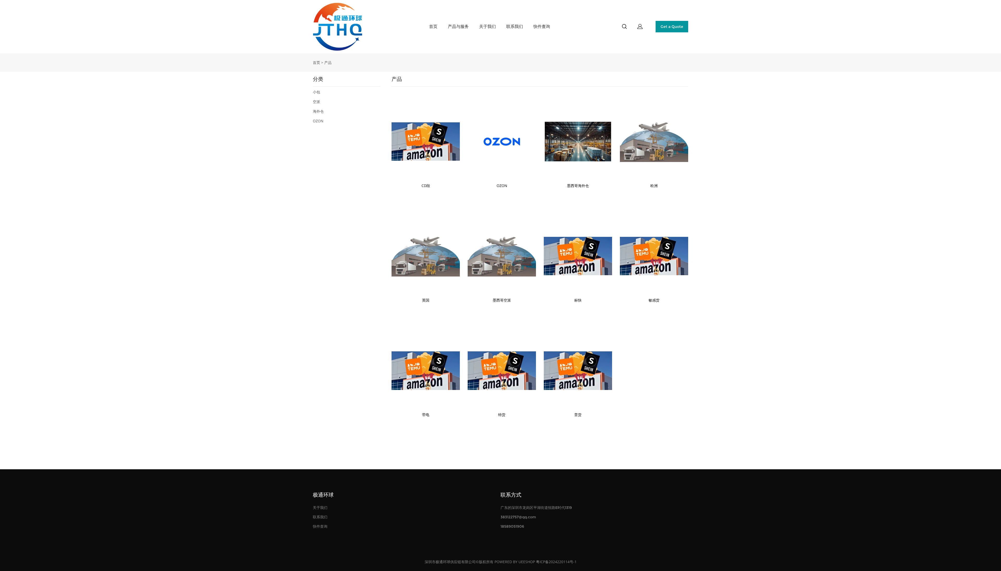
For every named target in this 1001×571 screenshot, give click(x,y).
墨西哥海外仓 (578, 185)
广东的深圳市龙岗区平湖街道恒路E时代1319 (536, 507)
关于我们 (487, 26)
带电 (425, 414)
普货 (578, 414)
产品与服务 (458, 26)
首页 (433, 26)
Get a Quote (672, 26)
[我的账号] (640, 26)
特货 (501, 414)
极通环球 (323, 495)
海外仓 (318, 111)
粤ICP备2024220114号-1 (556, 561)
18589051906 (512, 526)
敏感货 (654, 300)
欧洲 (654, 185)
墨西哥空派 (502, 300)
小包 (316, 91)
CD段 (426, 185)
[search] (624, 27)
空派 (316, 101)
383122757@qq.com (518, 517)
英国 (425, 300)
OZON (318, 120)
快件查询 (541, 26)
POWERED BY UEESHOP (515, 561)
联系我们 (514, 26)
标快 (578, 300)
